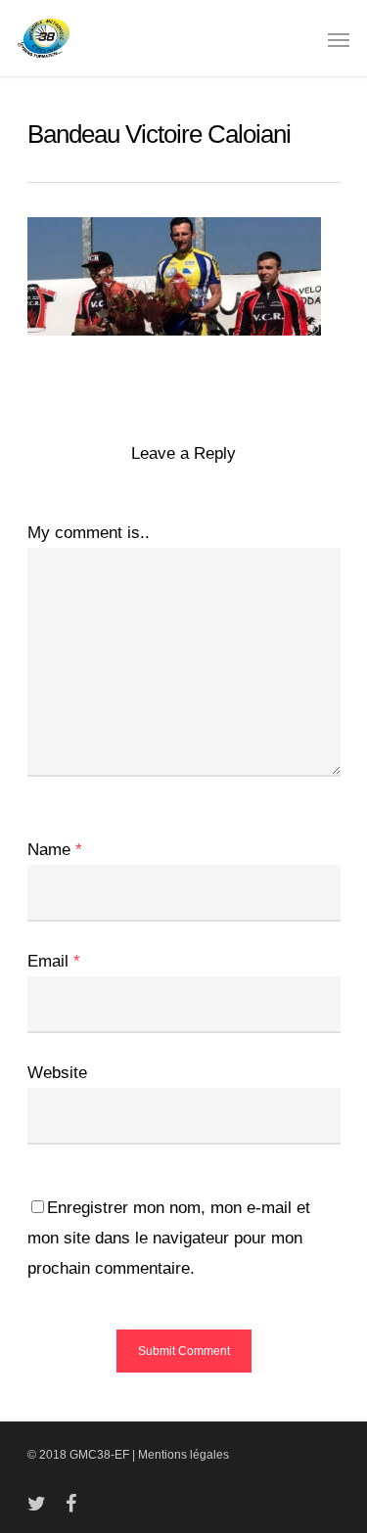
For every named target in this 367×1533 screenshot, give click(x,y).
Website (57, 1072)
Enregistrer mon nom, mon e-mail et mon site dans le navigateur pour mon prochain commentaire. (168, 1238)
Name (54, 849)
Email (53, 961)
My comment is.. (88, 532)
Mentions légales (183, 1455)
